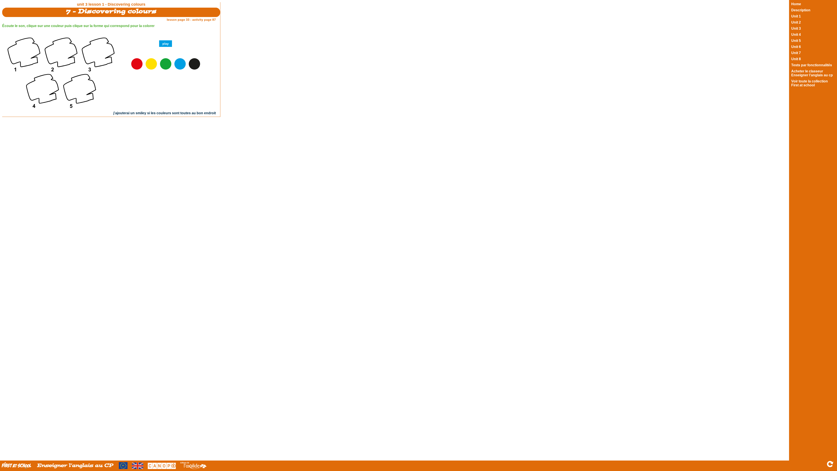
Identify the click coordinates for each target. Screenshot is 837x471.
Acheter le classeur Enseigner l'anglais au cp (812, 73)
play (165, 43)
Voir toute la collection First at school (809, 83)
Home (796, 4)
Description (800, 10)
